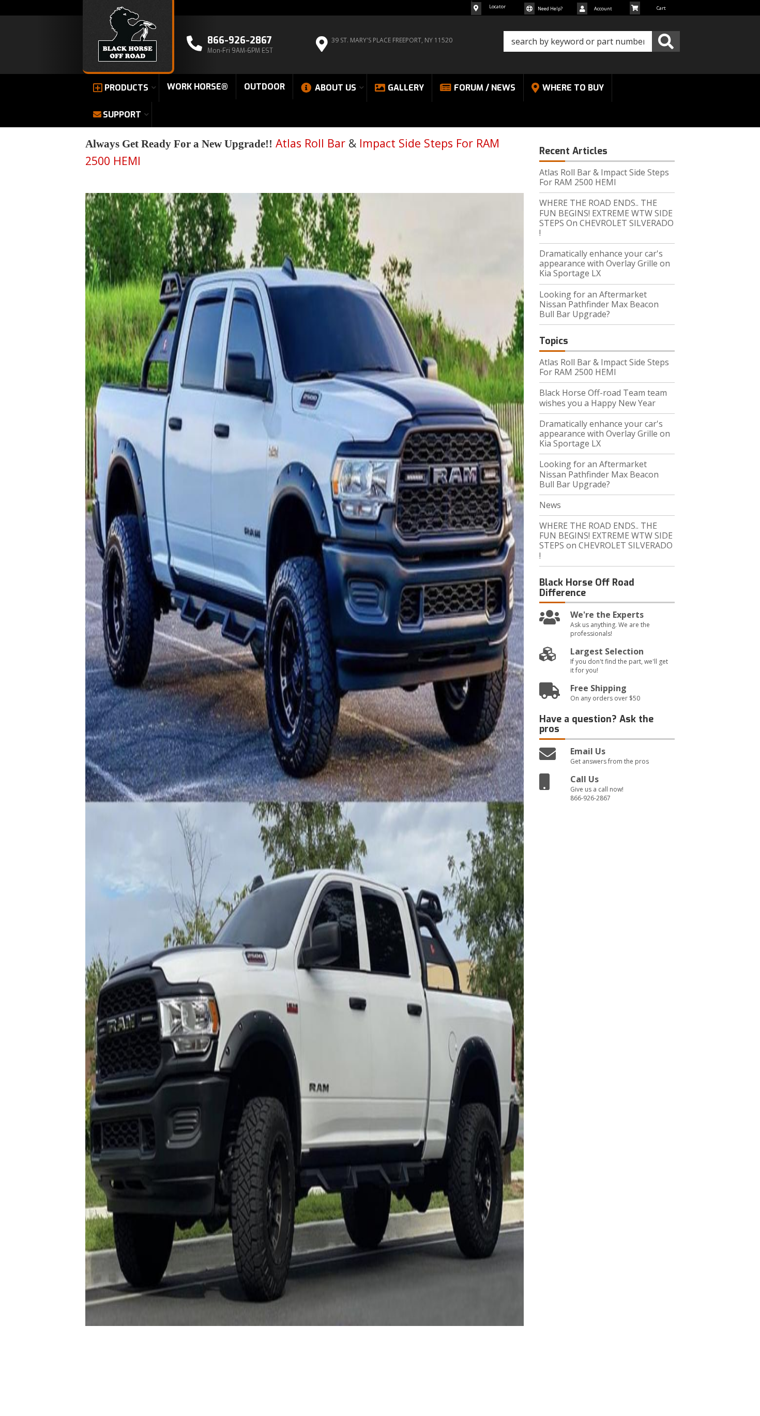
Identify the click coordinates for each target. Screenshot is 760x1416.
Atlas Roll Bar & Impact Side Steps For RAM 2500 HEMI (604, 177)
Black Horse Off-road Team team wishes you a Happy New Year (603, 397)
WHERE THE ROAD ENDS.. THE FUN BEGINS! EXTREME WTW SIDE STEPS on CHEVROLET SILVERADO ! (606, 540)
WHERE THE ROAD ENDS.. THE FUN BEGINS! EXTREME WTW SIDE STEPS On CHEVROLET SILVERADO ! (606, 218)
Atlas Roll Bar (310, 143)
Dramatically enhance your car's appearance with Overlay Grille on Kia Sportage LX (604, 263)
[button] (592, 41)
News (550, 505)
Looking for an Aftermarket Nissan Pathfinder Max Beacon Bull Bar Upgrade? (599, 304)
